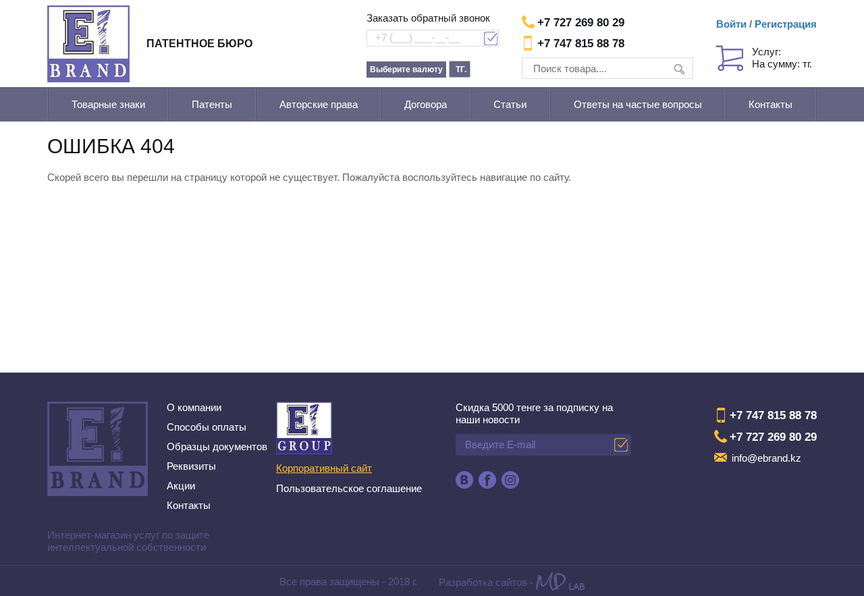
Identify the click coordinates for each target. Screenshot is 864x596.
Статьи (509, 104)
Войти (731, 24)
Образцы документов (217, 446)
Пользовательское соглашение (349, 488)
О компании (194, 407)
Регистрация (786, 24)
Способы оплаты (206, 427)
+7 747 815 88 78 (580, 43)
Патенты (212, 104)
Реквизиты (191, 466)
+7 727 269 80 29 (580, 22)
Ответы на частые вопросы (638, 104)
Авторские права (318, 104)
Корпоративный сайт (324, 468)
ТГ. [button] (461, 69)
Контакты (770, 104)
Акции (181, 485)
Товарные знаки (108, 104)
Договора (425, 104)
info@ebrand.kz (766, 458)
